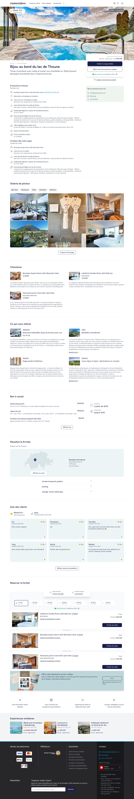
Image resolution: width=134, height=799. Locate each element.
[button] (25, 619)
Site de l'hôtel (73, 466)
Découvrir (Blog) (74, 754)
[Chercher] (122, 3)
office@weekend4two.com (98, 93)
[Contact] (114, 3)
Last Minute (57, 3)
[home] (18, 3)
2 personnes (79, 594)
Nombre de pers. (79, 591)
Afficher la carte (38, 473)
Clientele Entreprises (75, 757)
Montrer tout (73, 352)
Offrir (112, 678)
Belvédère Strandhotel (51, 92)
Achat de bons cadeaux (76, 751)
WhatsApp (93, 96)
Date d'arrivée (56, 591)
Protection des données (77, 760)
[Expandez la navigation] (64, 3)
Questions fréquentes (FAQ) (78, 768)
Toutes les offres (34, 3)
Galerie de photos (117, 10)
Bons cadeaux (46, 3)
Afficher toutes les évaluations (67, 568)
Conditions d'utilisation (76, 763)
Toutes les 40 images (67, 252)
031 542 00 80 (94, 99)
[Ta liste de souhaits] (117, 3)
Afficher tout (67, 427)
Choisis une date (57, 594)
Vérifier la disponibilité (105, 64)
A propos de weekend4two (78, 766)
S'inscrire (71, 789)
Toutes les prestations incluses (50, 619)
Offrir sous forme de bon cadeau (105, 69)
